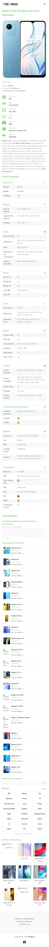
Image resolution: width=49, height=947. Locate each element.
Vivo (39, 794)
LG (9, 824)
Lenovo (24, 824)
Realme (21, 543)
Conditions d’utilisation (24, 922)
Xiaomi (24, 794)
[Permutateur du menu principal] (44, 4)
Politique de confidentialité (24, 919)
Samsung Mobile (9, 809)
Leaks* (9, 829)
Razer (40, 809)
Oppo (9, 814)
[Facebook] (24, 942)
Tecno (24, 799)
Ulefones (9, 799)
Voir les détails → (17, 553)
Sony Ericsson (9, 804)
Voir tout (44, 789)
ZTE (9, 794)
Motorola (24, 819)
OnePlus (24, 814)
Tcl (40, 799)
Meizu (40, 819)
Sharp (40, 804)
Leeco (40, 824)
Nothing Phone (40, 814)
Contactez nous (24, 924)
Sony (24, 804)
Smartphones (15, 88)
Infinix (40, 829)
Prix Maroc (31, 937)
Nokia (9, 819)
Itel (24, 829)
